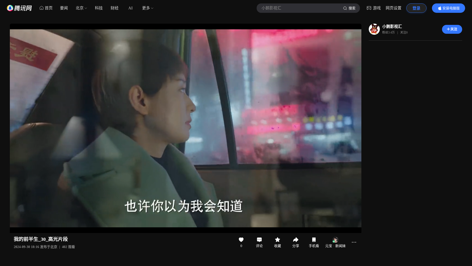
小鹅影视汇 (392, 26)
